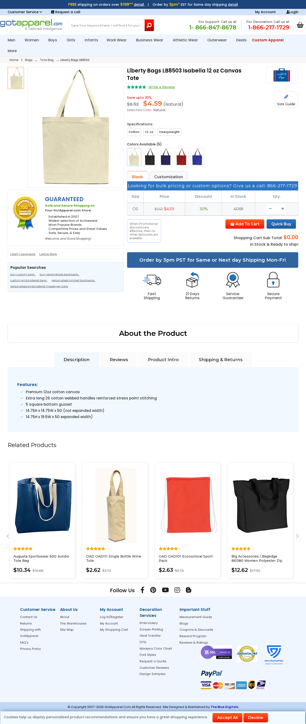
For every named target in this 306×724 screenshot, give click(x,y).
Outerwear (217, 40)
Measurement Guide (196, 617)
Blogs (184, 623)
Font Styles (148, 654)
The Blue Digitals (224, 707)
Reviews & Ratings (194, 642)
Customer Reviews (154, 667)
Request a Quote (153, 661)
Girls (71, 40)
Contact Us (28, 617)
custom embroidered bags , (29, 280)
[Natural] (134, 157)
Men (12, 40)
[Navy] (166, 157)
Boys (53, 40)
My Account (265, 12)
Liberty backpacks (22, 254)
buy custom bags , (23, 274)
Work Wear (117, 40)
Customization (168, 177)
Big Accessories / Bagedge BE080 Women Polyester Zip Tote (256, 560)
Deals (241, 40)
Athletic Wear (186, 40)
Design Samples (152, 674)
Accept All (227, 717)
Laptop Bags (48, 254)
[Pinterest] (153, 591)
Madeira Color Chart (156, 648)
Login (293, 12)
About (64, 617)
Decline (255, 717)
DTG (143, 642)
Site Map (67, 629)
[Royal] (197, 157)
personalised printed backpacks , (74, 280)
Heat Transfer (150, 635)
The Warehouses (73, 623)
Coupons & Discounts (196, 629)
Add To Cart (247, 224)
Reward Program (193, 636)
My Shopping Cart (114, 629)
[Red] (181, 157)
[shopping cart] (300, 25)
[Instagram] (177, 591)
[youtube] (165, 591)
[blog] (188, 591)
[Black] (150, 157)
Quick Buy (281, 224)
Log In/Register (111, 617)
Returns (26, 623)
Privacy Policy (30, 649)
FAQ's (24, 642)
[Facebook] (142, 591)
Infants (91, 40)
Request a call (67, 12)
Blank (137, 177)
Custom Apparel (268, 40)
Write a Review (161, 87)
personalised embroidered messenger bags (39, 286)
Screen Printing (151, 629)
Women (32, 40)
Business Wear (150, 40)
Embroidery (149, 623)
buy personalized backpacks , (60, 274)
